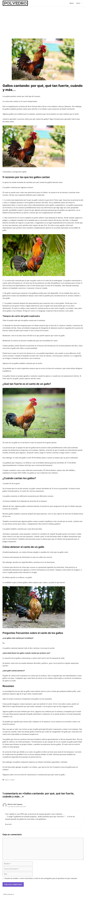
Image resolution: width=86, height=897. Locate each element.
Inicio (72, 3)
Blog (78, 3)
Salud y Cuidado (10, 780)
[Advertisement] (43, 19)
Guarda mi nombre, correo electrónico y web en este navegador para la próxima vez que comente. (40, 878)
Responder (8, 824)
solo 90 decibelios (34, 458)
